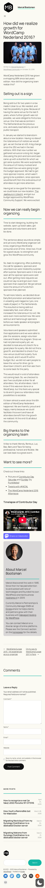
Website (6, 748)
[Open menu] (4, 16)
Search (34, 863)
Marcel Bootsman (26, 7)
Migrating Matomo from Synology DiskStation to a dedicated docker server (16, 835)
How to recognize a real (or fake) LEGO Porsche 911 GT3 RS (18, 801)
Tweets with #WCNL (18, 486)
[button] (40, 882)
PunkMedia (13, 482)
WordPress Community (11, 69)
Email (5, 737)
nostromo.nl (11, 597)
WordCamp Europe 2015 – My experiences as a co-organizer (12, 651)
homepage (17, 632)
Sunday (24, 479)
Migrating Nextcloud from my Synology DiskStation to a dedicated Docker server (17, 823)
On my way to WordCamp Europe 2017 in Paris (33, 651)
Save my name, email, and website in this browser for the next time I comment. (23, 759)
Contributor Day (26, 476)
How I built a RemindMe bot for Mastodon (16, 812)
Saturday (12, 479)
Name (6, 727)
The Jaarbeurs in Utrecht (21, 193)
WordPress (7, 871)
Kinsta (9, 609)
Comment (7, 699)
